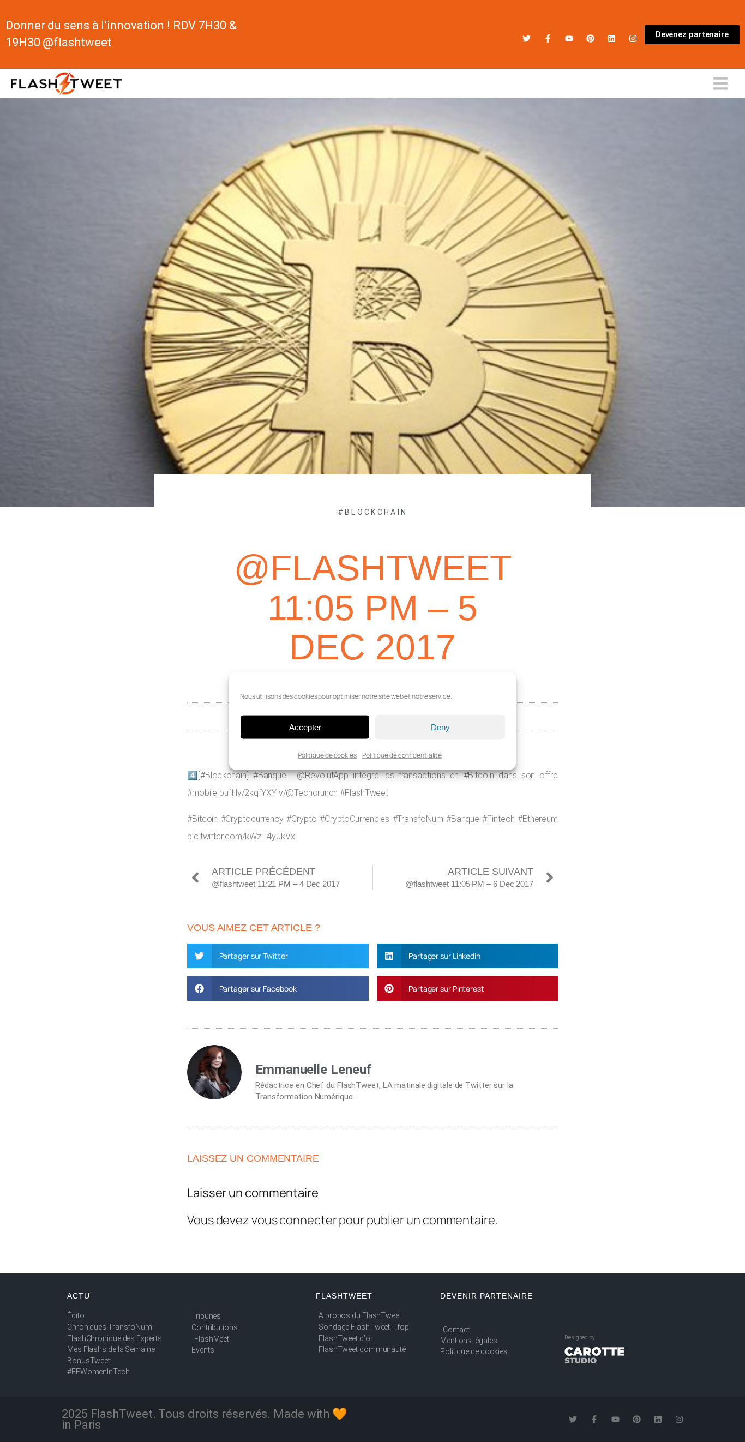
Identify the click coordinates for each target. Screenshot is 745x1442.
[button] (278, 956)
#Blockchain (372, 512)
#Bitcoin (479, 775)
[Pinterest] (590, 38)
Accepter (305, 726)
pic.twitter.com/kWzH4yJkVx (241, 836)
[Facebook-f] (548, 38)
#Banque (269, 775)
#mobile (202, 793)
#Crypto (301, 819)
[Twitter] (526, 38)
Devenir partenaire (486, 1295)
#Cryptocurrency (252, 819)
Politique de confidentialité (402, 755)
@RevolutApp (323, 775)
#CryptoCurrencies (354, 819)
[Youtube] (569, 38)
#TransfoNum (418, 819)
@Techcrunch (312, 793)
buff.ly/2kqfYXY (248, 793)
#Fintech (498, 819)
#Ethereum (538, 819)
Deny (440, 726)
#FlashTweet (364, 793)
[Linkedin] (612, 38)
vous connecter (294, 1220)
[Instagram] (633, 38)
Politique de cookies (327, 755)
